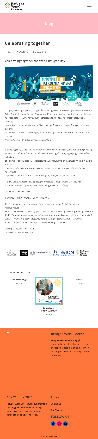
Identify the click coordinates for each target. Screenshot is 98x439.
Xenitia (79, 279)
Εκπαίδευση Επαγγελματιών (49, 309)
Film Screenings (19, 279)
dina (9, 52)
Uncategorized (39, 52)
